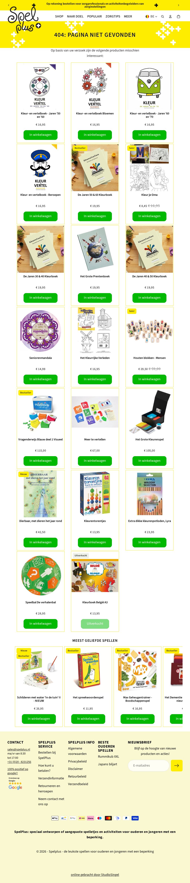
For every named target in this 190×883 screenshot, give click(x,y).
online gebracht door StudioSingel (95, 874)
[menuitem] (128, 16)
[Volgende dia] (178, 5)
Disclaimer (75, 769)
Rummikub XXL (108, 756)
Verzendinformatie (51, 778)
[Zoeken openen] (162, 16)
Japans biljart (107, 764)
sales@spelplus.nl (18, 749)
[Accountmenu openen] (170, 16)
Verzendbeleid (78, 784)
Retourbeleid (77, 776)
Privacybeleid (77, 761)
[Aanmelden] (177, 766)
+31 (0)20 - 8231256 (19, 762)
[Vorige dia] (9, 5)
